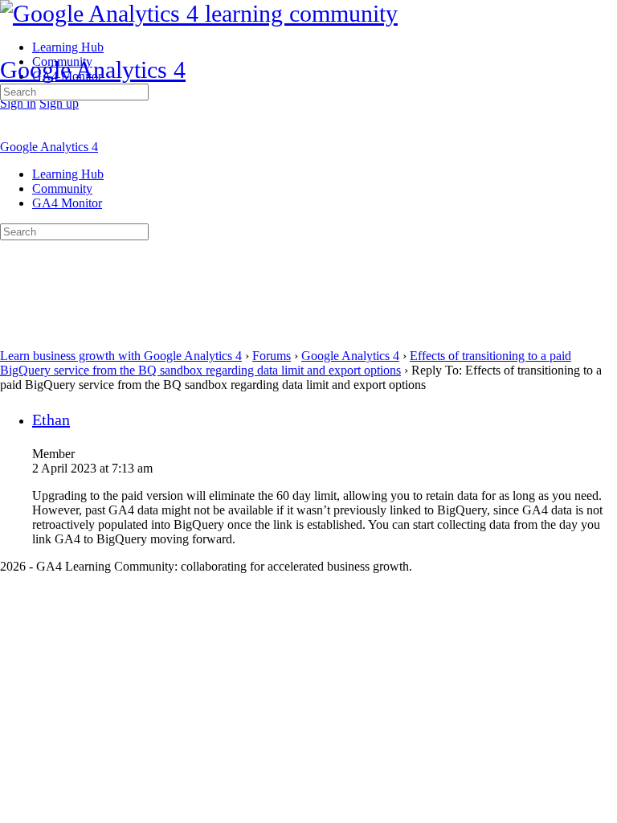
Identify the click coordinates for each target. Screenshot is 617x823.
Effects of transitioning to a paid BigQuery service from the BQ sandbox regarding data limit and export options (285, 363)
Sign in (18, 103)
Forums (271, 355)
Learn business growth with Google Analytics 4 (121, 355)
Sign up (59, 103)
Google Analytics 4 (93, 69)
